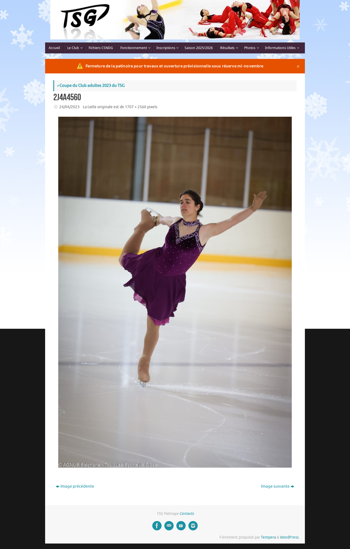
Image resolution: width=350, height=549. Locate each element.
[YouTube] (181, 525)
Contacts (186, 513)
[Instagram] (193, 525)
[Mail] (169, 525)
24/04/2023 (69, 107)
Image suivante (275, 486)
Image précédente (77, 486)
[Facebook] (157, 525)
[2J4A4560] (175, 292)
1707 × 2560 (135, 107)
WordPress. (289, 537)
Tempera (268, 537)
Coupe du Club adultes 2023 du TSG (91, 85)
